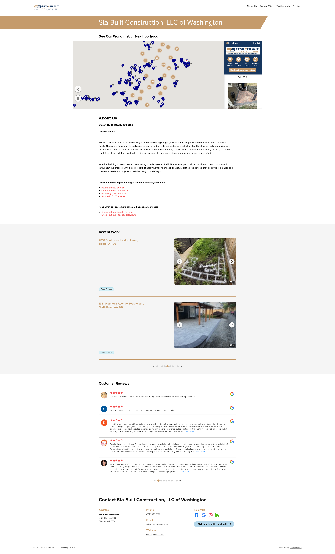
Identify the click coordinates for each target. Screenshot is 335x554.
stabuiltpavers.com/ (155, 534)
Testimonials (283, 6)
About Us (252, 6)
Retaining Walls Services (113, 193)
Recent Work (267, 6)
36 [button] (177, 480)
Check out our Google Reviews (117, 212)
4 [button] (162, 366)
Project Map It (296, 548)
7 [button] (170, 366)
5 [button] (165, 366)
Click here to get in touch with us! (214, 524)
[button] (154, 366)
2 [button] (161, 480)
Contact (297, 6)
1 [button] (157, 366)
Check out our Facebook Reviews (118, 214)
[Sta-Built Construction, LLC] (47, 8)
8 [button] (173, 366)
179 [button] (178, 366)
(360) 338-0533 (153, 514)
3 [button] (164, 480)
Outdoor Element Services (114, 190)
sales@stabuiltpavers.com (157, 524)
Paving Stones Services (113, 187)
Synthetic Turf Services (113, 196)
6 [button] (167, 366)
